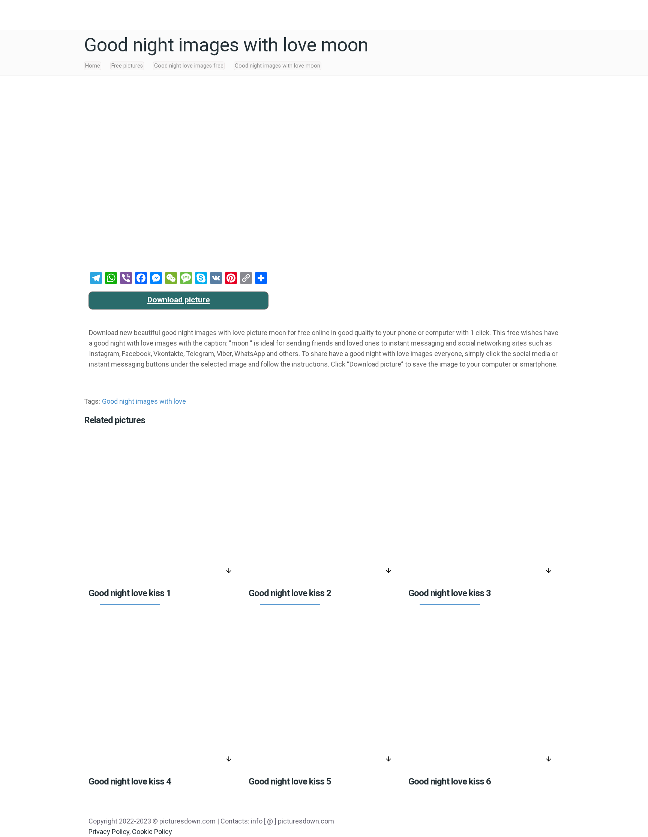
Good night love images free (189, 66)
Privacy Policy (108, 831)
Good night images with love (144, 401)
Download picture (178, 299)
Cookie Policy (152, 831)
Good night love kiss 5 (290, 781)
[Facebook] (486, 822)
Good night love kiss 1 (129, 593)
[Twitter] (505, 822)
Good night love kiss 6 (449, 781)
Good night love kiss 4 (129, 781)
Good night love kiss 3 (449, 593)
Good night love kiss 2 (290, 593)
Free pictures (127, 66)
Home (92, 66)
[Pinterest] (524, 822)
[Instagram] (543, 822)
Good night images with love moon (277, 66)
